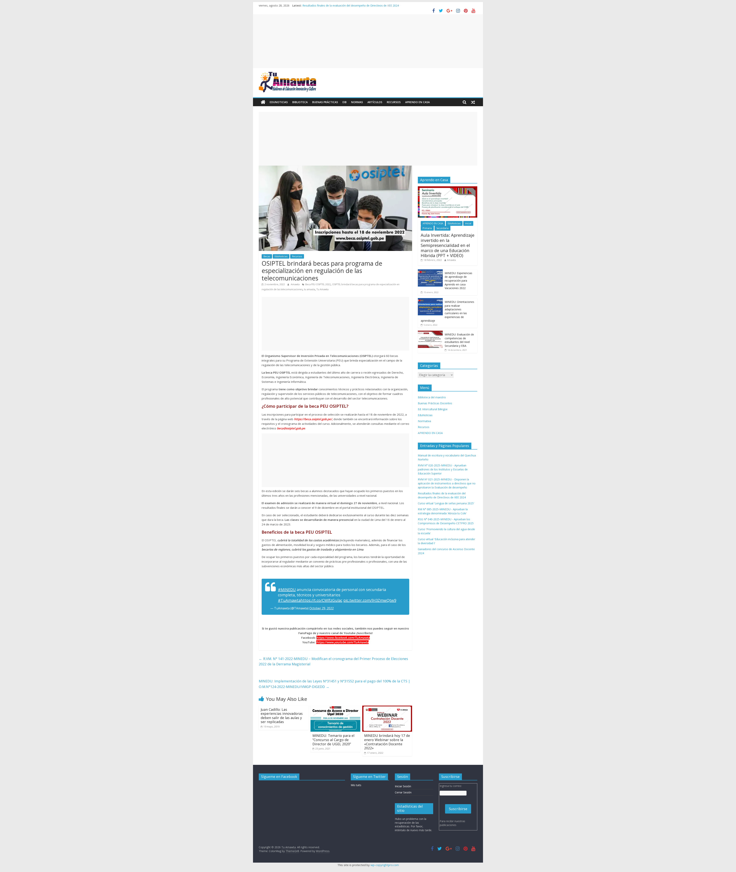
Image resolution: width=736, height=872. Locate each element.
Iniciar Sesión (403, 786)
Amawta (295, 284)
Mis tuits (356, 785)
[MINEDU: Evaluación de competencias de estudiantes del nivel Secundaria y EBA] (430, 332)
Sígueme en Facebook (279, 776)
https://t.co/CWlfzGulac (321, 600)
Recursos (394, 102)
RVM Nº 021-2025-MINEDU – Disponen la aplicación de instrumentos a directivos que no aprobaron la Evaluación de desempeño (382, 5)
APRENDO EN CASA (417, 102)
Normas (357, 102)
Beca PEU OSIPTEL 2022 (318, 284)
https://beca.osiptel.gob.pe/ (313, 419)
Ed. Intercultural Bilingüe (433, 409)
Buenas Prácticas (325, 102)
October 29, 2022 (321, 608)
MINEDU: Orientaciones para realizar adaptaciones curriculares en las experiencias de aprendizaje (447, 311)
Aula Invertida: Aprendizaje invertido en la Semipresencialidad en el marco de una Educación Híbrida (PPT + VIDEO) (447, 245)
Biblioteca (300, 102)
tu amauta (309, 289)
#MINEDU (287, 589)
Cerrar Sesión (403, 792)
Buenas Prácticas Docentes (435, 403)
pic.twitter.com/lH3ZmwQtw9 (369, 600)
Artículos (374, 102)
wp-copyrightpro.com (384, 865)
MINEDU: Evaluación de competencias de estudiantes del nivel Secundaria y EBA (459, 340)
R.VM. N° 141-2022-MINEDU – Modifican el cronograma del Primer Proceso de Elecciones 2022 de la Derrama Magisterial (333, 661)
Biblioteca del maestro (432, 397)
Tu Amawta (322, 289)
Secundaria (442, 228)
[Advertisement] (368, 41)
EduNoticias (279, 102)
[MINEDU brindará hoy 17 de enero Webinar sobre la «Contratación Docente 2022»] (387, 708)
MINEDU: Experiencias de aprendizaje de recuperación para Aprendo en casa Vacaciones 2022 (458, 280)
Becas (267, 256)
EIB (345, 102)
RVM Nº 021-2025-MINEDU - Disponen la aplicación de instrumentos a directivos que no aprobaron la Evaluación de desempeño (447, 483)
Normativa (424, 421)
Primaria (427, 228)
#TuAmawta (289, 600)
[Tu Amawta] (263, 102)
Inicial (468, 223)
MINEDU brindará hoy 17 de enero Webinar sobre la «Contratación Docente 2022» (387, 741)
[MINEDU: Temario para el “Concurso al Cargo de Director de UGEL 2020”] (335, 708)
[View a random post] (473, 102)
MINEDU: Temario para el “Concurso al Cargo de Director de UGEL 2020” (333, 739)
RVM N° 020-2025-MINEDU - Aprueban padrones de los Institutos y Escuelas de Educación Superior (443, 469)
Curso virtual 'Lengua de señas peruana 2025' (446, 503)
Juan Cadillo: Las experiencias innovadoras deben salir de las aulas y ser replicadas (282, 715)
